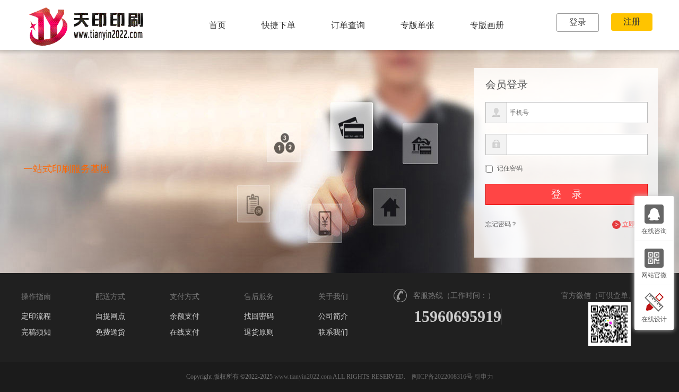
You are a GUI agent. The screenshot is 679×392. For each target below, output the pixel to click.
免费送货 (110, 332)
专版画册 (487, 25)
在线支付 (184, 332)
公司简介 (333, 316)
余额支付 (184, 316)
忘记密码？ (501, 224)
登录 (577, 22)
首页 (217, 25)
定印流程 (36, 316)
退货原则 (259, 332)
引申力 (483, 376)
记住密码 (510, 168)
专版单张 (417, 25)
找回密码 (259, 316)
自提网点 (110, 316)
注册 (631, 21)
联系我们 (333, 332)
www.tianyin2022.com (303, 376)
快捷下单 (278, 25)
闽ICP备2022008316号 (442, 376)
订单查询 (348, 25)
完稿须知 (36, 332)
